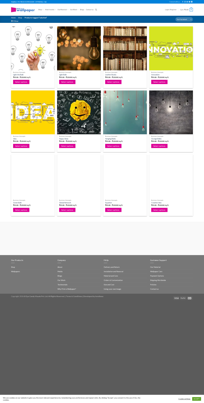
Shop (40, 10)
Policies (153, 285)
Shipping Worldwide (158, 280)
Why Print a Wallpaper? (66, 289)
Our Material (62, 10)
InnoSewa (99, 296)
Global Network (65, 203)
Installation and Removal (113, 271)
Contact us (90, 10)
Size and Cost (109, 285)
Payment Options (157, 276)
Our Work (73, 10)
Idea (14, 139)
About (59, 267)
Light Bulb (63, 75)
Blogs (82, 10)
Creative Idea (156, 203)
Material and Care (111, 276)
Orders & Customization (113, 280)
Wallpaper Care (156, 271)
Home (13, 18)
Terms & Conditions (74, 296)
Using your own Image (112, 289)
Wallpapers (15, 271)
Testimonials (62, 285)
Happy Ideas (63, 139)
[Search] (96, 9)
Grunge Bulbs (156, 139)
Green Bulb (17, 203)
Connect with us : (174, 2)
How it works (49, 10)
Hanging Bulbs (110, 139)
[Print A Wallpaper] (23, 9)
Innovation (155, 75)
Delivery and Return (112, 267)
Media (59, 271)
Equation (108, 203)
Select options (21, 82)
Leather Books (110, 75)
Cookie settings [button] (184, 399)
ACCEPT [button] (197, 399)
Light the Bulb (18, 75)
